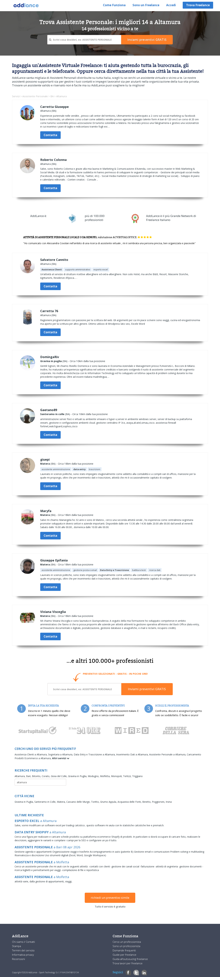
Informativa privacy (23, 954)
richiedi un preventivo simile (110, 898)
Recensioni (18, 959)
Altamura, (20, 776)
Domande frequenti (124, 950)
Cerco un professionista (127, 941)
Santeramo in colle (52, 414)
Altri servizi (59, 758)
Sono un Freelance (146, 5)
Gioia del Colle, (59, 776)
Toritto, (95, 801)
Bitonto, (37, 776)
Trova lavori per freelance (127, 963)
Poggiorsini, (159, 801)
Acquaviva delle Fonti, (130, 801)
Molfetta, (105, 776)
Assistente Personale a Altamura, (168, 754)
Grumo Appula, (109, 801)
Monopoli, (117, 776)
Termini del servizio (23, 950)
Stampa (16, 946)
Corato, (46, 776)
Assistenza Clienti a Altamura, (31, 754)
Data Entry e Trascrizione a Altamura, (95, 754)
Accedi (171, 5)
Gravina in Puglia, (78, 776)
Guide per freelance (124, 954)
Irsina (169, 801)
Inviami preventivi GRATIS (147, 689)
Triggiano (137, 776)
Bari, (29, 776)
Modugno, (94, 776)
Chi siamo (18, 941)
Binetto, (147, 801)
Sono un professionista (126, 946)
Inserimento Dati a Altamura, (132, 754)
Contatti (30, 941)
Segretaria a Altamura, (61, 754)
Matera (45, 463)
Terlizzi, (127, 776)
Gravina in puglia (51, 361)
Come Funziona (114, 5)
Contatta (50, 135)
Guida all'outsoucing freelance (130, 959)
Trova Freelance (198, 5)
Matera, (61, 801)
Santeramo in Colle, (45, 801)
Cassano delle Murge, (78, 801)
